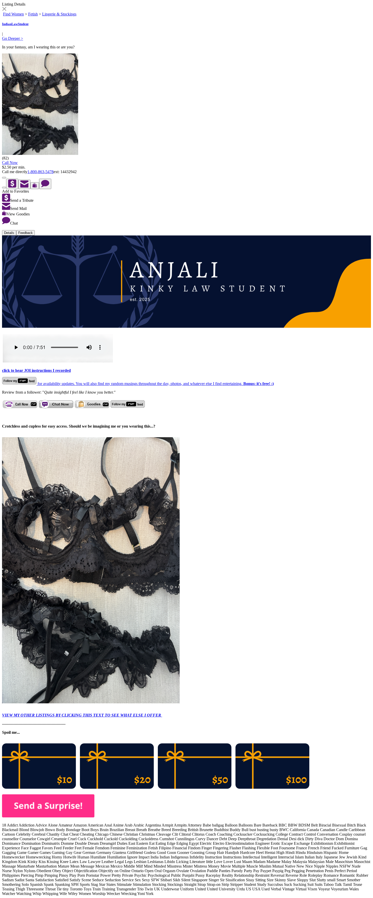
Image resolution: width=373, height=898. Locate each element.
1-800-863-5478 (40, 172)
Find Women (13, 14)
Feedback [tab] (25, 233)
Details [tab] (9, 233)
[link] (4, 9)
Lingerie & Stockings (59, 14)
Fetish (33, 14)
